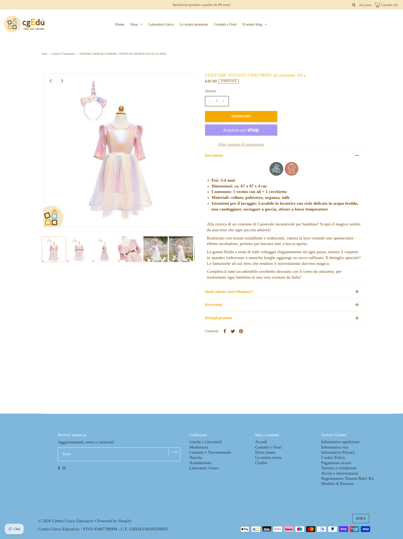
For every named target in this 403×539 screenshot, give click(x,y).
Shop (134, 24)
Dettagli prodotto (218, 318)
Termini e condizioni (338, 468)
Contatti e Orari (225, 24)
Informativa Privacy (338, 452)
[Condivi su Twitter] (232, 330)
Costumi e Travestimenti (63, 53)
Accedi (261, 441)
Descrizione (214, 155)
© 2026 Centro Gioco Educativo (65, 520)
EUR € (360, 518)
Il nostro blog (252, 24)
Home (119, 24)
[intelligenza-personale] (292, 174)
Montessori (198, 447)
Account (365, 5)
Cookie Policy (333, 457)
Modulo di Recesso (337, 483)
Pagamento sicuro (336, 462)
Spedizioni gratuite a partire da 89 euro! (201, 5)
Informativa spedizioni (340, 441)
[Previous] (51, 81)
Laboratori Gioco (161, 24)
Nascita (195, 457)
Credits (261, 462)
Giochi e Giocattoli (205, 441)
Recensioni (213, 305)
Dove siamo (265, 452)
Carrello (389, 5)
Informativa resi (334, 447)
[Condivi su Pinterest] (241, 330)
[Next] (62, 81)
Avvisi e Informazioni (339, 473)
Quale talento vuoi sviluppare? (229, 292)
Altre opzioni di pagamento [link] (241, 144)
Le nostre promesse (194, 24)
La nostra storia (268, 457)
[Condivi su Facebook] (224, 330)
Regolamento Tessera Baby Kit (347, 478)
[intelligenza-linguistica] (276, 174)
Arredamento (200, 462)
